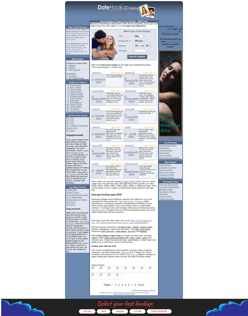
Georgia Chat (71, 128)
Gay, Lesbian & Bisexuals (77, 126)
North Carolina (74, 70)
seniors (95, 238)
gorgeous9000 (98, 91)
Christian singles (124, 227)
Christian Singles (77, 96)
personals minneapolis (168, 185)
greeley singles (165, 150)
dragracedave (130, 91)
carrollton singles (166, 177)
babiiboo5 (96, 127)
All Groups (70, 130)
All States (72, 76)
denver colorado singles (169, 158)
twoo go (134, 254)
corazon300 (129, 109)
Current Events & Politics (76, 200)
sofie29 (95, 164)
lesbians (143, 231)
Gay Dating (74, 109)
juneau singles (165, 196)
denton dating (165, 165)
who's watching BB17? (139, 223)
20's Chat (70, 118)
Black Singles (75, 87)
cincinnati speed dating (169, 187)
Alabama (72, 65)
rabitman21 (129, 145)
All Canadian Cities (76, 78)
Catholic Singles (76, 94)
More (141, 284)
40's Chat (70, 121)
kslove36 (95, 109)
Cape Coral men (107, 231)
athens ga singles (167, 172)
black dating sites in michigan (131, 201)
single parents (121, 231)
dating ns (125, 252)
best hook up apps (169, 31)
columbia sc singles (168, 167)
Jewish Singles (76, 98)
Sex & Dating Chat (74, 197)
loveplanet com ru (99, 210)
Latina (144, 238)
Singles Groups (72, 192)
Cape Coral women (142, 229)
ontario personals (166, 199)
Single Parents (76, 105)
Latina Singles (76, 89)
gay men (131, 231)
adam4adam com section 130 (77, 173)
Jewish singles (146, 227)
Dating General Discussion (77, 195)
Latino (138, 238)
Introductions (71, 190)
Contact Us (122, 292)
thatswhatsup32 (131, 164)
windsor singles (166, 189)
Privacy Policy (135, 292)
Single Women (76, 102)
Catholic (135, 227)
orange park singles (167, 146)
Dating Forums (118, 294)
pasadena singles (166, 175)
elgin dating (164, 148)
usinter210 (96, 73)
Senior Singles (76, 107)
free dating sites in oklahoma (167, 193)
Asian (132, 238)
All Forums (70, 205)
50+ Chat (70, 123)
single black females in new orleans (77, 152)
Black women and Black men (117, 238)
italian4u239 (130, 73)
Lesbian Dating (76, 111)
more (141, 85)
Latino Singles (76, 92)
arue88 (127, 127)
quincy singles (165, 155)
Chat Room (70, 202)
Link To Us (145, 292)
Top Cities (114, 292)
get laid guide (173, 41)
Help (128, 292)
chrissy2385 (97, 145)
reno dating (164, 153)
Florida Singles (104, 292)
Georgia (71, 68)
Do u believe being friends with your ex (112, 223)
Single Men (74, 100)
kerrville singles (166, 170)
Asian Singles (75, 85)
